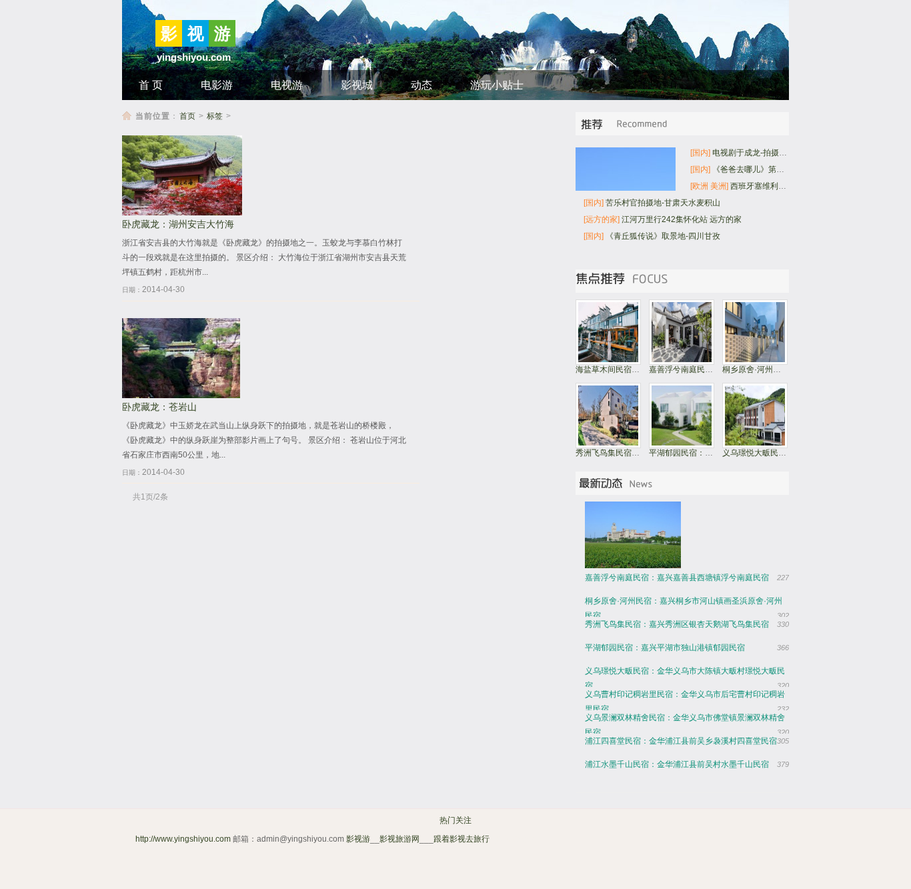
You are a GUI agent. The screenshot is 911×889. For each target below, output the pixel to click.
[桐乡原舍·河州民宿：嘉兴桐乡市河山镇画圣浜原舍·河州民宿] (755, 362)
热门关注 (455, 820)
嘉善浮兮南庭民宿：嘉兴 (693, 369)
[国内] (700, 152)
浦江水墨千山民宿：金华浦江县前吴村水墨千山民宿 (677, 764)
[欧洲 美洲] (709, 186)
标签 (215, 116)
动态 (421, 85)
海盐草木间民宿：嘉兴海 (620, 369)
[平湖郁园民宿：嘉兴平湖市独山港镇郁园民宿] (681, 445)
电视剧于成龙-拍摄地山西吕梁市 (769, 152)
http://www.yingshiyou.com (183, 839)
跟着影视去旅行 (461, 839)
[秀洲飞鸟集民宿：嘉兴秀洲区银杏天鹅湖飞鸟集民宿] (608, 445)
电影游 (217, 85)
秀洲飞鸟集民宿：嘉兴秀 (620, 453)
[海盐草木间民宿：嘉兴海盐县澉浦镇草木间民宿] (608, 362)
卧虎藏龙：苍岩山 (159, 407)
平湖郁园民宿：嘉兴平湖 (693, 453)
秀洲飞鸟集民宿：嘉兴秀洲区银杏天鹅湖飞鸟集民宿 (677, 624)
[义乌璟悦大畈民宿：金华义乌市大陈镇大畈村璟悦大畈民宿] (755, 445)
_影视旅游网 (514, 839)
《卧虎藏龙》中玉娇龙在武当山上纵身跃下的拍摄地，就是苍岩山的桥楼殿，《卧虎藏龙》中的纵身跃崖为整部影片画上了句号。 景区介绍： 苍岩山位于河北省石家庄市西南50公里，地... (264, 440)
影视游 (358, 839)
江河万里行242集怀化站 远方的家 (682, 219)
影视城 (357, 85)
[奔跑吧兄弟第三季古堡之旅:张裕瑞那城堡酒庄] (636, 535)
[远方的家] (602, 219)
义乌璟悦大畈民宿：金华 (766, 453)
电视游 (287, 85)
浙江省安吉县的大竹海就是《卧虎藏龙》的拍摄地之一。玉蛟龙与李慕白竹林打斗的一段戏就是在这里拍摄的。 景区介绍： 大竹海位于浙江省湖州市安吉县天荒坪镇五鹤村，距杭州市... (264, 257)
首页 (187, 116)
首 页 (151, 85)
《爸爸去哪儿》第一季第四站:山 (769, 169)
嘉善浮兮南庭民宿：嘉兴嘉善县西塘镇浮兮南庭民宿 (677, 577)
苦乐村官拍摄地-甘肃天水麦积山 (663, 202)
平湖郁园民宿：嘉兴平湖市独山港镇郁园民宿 (665, 647)
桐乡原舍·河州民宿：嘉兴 (767, 369)
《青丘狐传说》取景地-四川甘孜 (663, 236)
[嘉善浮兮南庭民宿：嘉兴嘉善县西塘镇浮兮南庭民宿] (681, 362)
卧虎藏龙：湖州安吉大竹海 (178, 224)
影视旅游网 (399, 839)
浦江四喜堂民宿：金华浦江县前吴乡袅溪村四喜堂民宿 (681, 741)
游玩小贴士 (497, 85)
